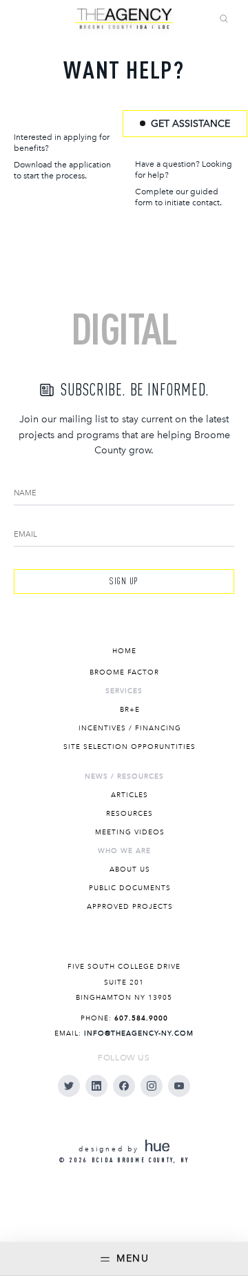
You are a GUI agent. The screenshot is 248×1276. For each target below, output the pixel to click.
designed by (111, 1149)
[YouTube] (179, 1086)
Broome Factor (124, 672)
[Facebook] (124, 1086)
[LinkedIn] (96, 1086)
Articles (129, 795)
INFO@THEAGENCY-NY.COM (139, 1033)
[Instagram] (152, 1086)
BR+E (130, 710)
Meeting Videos (130, 832)
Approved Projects (130, 907)
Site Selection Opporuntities (129, 747)
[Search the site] (224, 19)
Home (124, 651)
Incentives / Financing (130, 728)
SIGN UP (124, 580)
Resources (129, 814)
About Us (130, 869)
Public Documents (130, 888)
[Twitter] (69, 1086)
